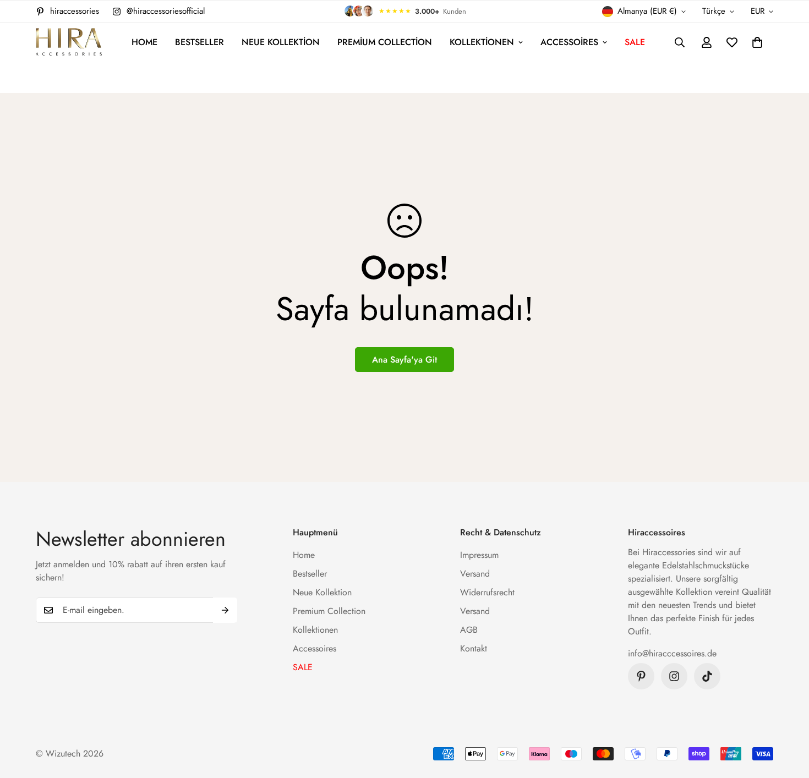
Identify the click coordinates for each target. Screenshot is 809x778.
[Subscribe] (225, 610)
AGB (469, 629)
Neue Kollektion (281, 42)
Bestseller (199, 42)
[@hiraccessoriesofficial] (674, 676)
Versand (475, 573)
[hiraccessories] (69, 43)
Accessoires (569, 42)
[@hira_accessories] (707, 676)
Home (144, 42)
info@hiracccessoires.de (672, 653)
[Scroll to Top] (787, 718)
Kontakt (473, 648)
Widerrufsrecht (487, 592)
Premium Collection (384, 42)
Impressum (479, 555)
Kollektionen (482, 42)
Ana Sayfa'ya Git (404, 359)
